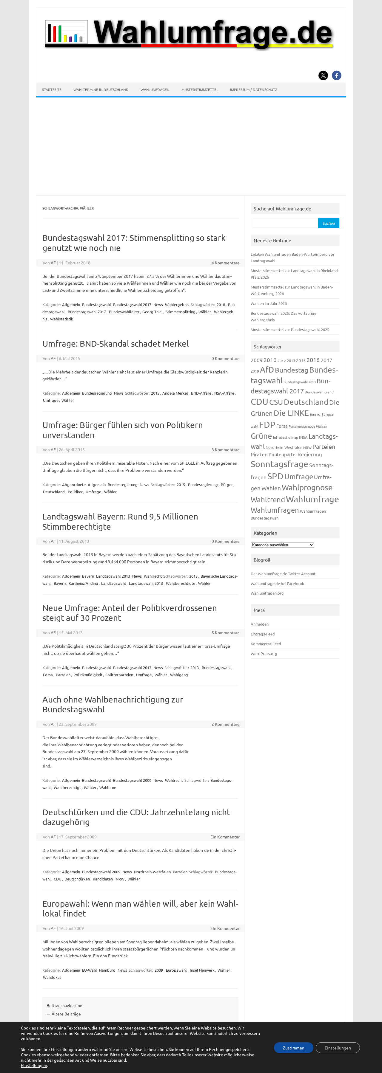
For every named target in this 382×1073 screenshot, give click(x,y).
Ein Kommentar (225, 836)
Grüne (261, 436)
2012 (282, 360)
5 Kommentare (226, 632)
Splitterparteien (119, 674)
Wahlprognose (307, 487)
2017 (326, 360)
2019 (255, 370)
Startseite (51, 89)
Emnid (315, 414)
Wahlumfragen (155, 89)
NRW (120, 878)
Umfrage (50, 400)
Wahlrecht (153, 576)
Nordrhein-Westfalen (152, 871)
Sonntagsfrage (279, 464)
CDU (57, 878)
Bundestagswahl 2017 (132, 304)
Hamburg (107, 970)
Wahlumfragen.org (267, 593)
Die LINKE (291, 413)
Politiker (75, 491)
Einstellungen (34, 1065)
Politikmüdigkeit (87, 674)
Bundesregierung (97, 393)
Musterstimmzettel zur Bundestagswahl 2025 (290, 329)
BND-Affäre (201, 393)
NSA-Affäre (224, 393)
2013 (193, 576)
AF (53, 262)
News (158, 304)
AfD (267, 369)
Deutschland (54, 491)
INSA (303, 437)
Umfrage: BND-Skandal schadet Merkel (115, 343)
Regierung (310, 454)
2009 (159, 970)
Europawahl (176, 970)
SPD (275, 476)
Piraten (259, 454)
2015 (155, 393)
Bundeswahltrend (319, 392)
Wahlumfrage (312, 499)
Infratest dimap (285, 437)
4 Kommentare (226, 262)
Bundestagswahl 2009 (132, 780)
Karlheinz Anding (83, 583)
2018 (221, 304)
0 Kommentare (226, 358)
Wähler (204, 311)
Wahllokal (52, 977)
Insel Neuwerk (202, 970)
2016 (313, 359)
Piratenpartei (283, 454)
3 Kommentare (226, 449)
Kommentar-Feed (266, 643)
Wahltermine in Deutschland (101, 89)
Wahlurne (107, 787)
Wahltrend (268, 499)
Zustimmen (293, 1047)
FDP (267, 424)
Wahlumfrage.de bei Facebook (277, 583)
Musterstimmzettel (199, 89)
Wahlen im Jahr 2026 (269, 303)
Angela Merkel (175, 393)
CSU (276, 402)
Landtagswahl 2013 (113, 576)
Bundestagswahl (96, 304)
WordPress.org (264, 653)
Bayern (88, 576)
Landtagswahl (113, 583)
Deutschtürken (77, 878)
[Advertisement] (191, 146)
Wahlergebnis (177, 304)
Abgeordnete (74, 484)
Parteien (63, 674)
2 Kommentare (226, 724)
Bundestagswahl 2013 (132, 667)
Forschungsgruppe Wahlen (308, 426)
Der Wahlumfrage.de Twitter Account (283, 573)
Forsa (48, 674)
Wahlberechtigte (180, 583)
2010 (270, 359)
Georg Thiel (152, 311)
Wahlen (271, 487)
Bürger (227, 484)
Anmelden (260, 624)
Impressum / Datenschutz (253, 89)
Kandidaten (103, 878)
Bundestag (291, 369)
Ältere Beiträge (64, 1013)
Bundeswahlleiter (124, 311)
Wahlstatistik (61, 318)
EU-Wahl (89, 970)
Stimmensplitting (180, 311)
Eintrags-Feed (263, 633)
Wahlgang (179, 674)
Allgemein (71, 304)
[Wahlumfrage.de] (191, 49)
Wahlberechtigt (67, 787)
